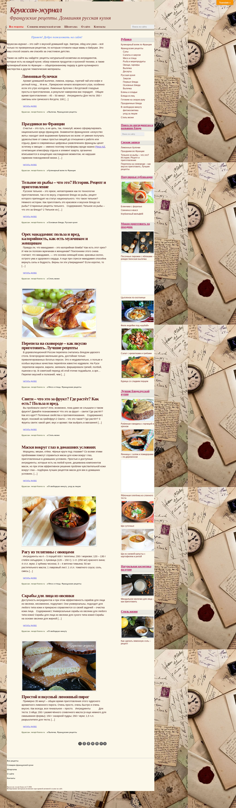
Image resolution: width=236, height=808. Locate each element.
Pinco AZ (100, 146)
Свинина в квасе (129, 210)
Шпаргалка (70, 26)
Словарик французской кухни (44, 26)
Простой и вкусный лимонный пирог (55, 696)
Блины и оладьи (129, 92)
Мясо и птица (54, 387)
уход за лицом (74, 486)
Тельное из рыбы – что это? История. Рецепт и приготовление (64, 184)
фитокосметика (130, 110)
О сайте (85, 26)
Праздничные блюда (131, 103)
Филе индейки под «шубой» (135, 325)
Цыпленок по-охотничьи (133, 297)
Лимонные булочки (39, 76)
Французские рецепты (67, 112)
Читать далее (30, 106)
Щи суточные (127, 526)
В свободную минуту (57, 486)
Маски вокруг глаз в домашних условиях (59, 447)
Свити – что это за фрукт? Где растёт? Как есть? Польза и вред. (60, 400)
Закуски (127, 78)
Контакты (99, 26)
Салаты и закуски (132, 55)
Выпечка (52, 112)
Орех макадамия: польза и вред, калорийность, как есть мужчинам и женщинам (55, 238)
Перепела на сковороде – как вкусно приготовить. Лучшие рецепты (54, 345)
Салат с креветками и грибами (136, 353)
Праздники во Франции (43, 123)
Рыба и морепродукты (134, 61)
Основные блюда (56, 222)
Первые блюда (130, 82)
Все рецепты (16, 26)
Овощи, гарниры (131, 65)
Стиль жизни (54, 278)
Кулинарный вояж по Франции (62, 170)
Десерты (127, 71)
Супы (126, 51)
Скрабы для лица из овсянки (48, 595)
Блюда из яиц (128, 96)
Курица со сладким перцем (134, 381)
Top (229, 801)
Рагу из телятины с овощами (48, 551)
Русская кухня (71, 222)
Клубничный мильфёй (132, 214)
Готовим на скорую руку (133, 99)
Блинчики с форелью (131, 206)
